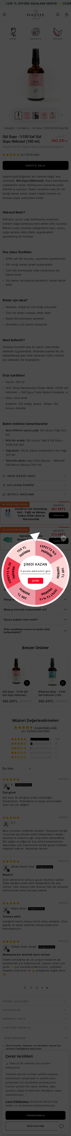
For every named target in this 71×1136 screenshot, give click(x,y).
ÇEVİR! (35, 580)
